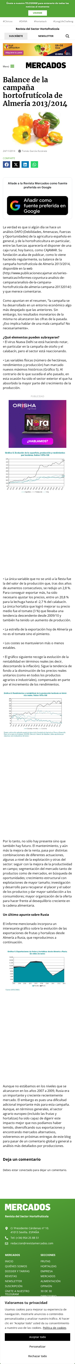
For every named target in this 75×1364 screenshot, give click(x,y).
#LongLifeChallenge (64, 21)
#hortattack (40, 21)
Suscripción (13, 1286)
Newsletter (13, 1281)
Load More (37, 1190)
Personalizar (37, 1346)
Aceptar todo (37, 1337)
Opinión (46, 1286)
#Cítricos (7, 21)
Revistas (11, 1276)
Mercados (48, 1276)
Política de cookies (54, 1328)
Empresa (47, 1271)
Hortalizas (49, 1266)
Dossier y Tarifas (17, 1271)
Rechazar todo (37, 1356)
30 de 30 (46, 1291)
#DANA (23, 21)
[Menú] (12, 66)
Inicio (9, 1261)
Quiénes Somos (16, 1266)
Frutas (45, 1261)
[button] (67, 36)
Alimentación (51, 1281)
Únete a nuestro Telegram (17, 1292)
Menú (6, 66)
